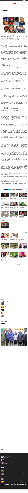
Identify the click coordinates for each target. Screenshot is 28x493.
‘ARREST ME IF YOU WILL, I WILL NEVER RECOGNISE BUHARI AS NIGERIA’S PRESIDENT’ (13, 315)
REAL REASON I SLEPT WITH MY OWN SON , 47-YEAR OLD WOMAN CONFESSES (13, 302)
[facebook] (22, 0)
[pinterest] (25, 0)
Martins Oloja (10, 15)
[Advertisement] (14, 7)
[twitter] (23, 0)
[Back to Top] (26, 488)
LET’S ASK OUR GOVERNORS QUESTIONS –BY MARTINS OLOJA (5, 226)
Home (1, 10)
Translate (12, 299)
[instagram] (24, 0)
